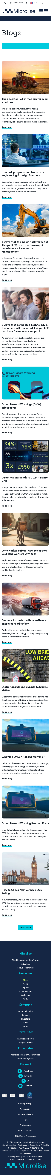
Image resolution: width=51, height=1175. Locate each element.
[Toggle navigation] (25, 46)
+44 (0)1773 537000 (15, 3)
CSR (26, 1022)
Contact (25, 1026)
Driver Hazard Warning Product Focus (25, 823)
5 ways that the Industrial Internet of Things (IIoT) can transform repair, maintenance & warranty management (25, 246)
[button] (26, 3)
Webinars (25, 995)
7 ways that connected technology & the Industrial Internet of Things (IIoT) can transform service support (25, 328)
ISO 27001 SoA (25, 1130)
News (25, 983)
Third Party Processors (25, 1136)
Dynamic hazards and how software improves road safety (24, 622)
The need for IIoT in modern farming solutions (25, 100)
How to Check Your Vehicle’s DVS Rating (22, 891)
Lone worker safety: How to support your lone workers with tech (24, 552)
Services (25, 1015)
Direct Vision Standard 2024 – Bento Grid (25, 479)
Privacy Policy (24, 1103)
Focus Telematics (25, 967)
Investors (25, 1018)
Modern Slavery (25, 1114)
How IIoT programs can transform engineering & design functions (23, 173)
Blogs (25, 980)
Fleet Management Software (25, 960)
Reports (25, 987)
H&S (26, 1119)
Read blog (7, 127)
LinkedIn (28, 1075)
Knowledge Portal (25, 1038)
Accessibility (25, 1109)
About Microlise (25, 1011)
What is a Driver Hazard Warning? (23, 756)
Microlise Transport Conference (25, 1054)
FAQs (25, 999)
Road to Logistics (25, 1058)
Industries (25, 964)
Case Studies (25, 991)
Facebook (28, 1071)
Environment (25, 1125)
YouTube (28, 1085)
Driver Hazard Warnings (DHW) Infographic (21, 406)
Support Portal (26, 1042)
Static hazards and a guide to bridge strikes (25, 688)
